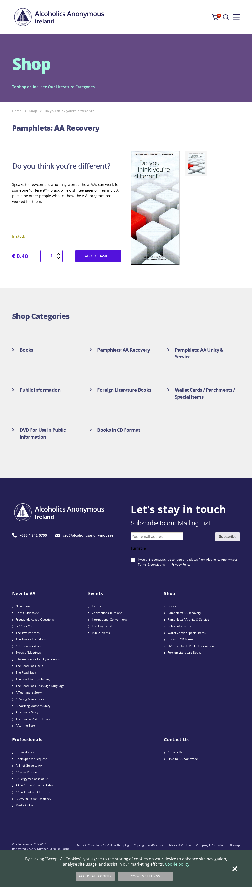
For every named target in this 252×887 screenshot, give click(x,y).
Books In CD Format (181, 639)
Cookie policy (177, 864)
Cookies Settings (145, 876)
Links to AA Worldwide (183, 759)
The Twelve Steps (28, 633)
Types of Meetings (28, 652)
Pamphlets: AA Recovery (184, 613)
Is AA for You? (25, 626)
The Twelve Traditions (31, 639)
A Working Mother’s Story (33, 706)
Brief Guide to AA (27, 613)
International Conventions (109, 619)
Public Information (180, 626)
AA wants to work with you (33, 799)
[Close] (234, 868)
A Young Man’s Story (30, 699)
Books (172, 606)
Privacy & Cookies (179, 845)
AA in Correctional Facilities (34, 785)
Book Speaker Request (31, 759)
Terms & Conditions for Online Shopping (103, 845)
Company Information (210, 845)
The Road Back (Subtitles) (33, 679)
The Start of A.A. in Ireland (33, 719)
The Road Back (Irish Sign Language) (40, 686)
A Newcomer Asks (28, 646)
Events (96, 606)
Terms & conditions (151, 564)
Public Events (101, 633)
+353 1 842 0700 (33, 535)
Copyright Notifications (148, 845)
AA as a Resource (28, 772)
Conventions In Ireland (107, 613)
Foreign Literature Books (184, 652)
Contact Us (175, 752)
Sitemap (235, 845)
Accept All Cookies (95, 876)
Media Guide (24, 805)
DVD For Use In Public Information (191, 646)
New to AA (23, 606)
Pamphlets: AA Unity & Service (188, 619)
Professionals (25, 752)
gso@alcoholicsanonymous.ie (88, 535)
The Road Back (26, 672)
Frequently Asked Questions (35, 619)
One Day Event (102, 626)
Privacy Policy (181, 564)
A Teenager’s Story (29, 692)
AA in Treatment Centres (33, 792)
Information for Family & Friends (38, 659)
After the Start (25, 726)
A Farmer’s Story (27, 712)
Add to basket (98, 256)
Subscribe (227, 536)
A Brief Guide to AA (29, 765)
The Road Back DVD (29, 666)
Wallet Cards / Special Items (187, 633)
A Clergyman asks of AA (32, 779)
